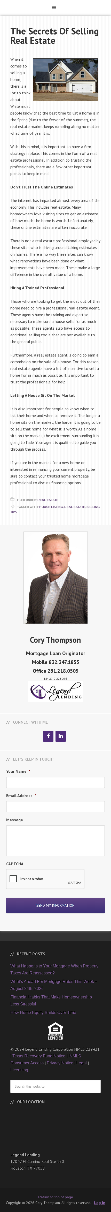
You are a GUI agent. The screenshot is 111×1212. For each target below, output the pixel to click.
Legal (81, 1063)
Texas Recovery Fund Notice (39, 1056)
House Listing (51, 507)
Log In (99, 1203)
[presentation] (45, 879)
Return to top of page (55, 1197)
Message (14, 819)
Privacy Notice (60, 1063)
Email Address (21, 795)
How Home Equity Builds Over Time (43, 1012)
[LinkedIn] (61, 736)
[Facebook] (48, 736)
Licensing (19, 1070)
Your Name (18, 771)
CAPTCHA (14, 863)
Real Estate (47, 500)
